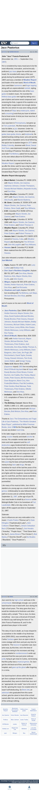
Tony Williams (29, 208)
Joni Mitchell (7, 260)
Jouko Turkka (24, 719)
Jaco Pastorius (10, 310)
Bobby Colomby (8, 145)
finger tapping (31, 85)
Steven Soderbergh (33, 733)
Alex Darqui (29, 327)
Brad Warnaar (20, 386)
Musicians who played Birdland (14, 710)
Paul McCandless (26, 383)
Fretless (5, 719)
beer (14, 465)
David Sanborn (15, 316)
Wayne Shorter (13, 183)
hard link (20, 430)
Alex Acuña (8, 200)
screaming (9, 113)
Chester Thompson (27, 186)
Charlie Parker (12, 520)
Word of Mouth (29, 83)
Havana (15, 239)
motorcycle (25, 111)
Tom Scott (28, 358)
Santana (10, 639)
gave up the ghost (19, 667)
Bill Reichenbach (27, 378)
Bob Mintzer (14, 383)
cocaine (9, 437)
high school (19, 600)
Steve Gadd (15, 208)
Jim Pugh (25, 353)
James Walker (9, 361)
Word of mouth (33, 719)
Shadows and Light (12, 290)
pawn (7, 462)
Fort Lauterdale (9, 126)
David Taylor (20, 355)
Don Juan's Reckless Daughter (17, 270)
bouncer (28, 499)
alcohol (30, 437)
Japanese (8, 367)
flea (24, 733)
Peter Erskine (20, 216)
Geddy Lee (5, 728)
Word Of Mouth (10, 336)
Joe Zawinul (24, 183)
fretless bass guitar (9, 97)
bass (14, 71)
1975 (30, 143)
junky (4, 659)
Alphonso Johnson (11, 186)
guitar (4, 134)
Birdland (24, 728)
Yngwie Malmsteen (33, 709)
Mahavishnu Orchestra (33, 724)
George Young (24, 361)
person (4, 52)
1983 (21, 367)
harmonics (18, 85)
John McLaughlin (14, 245)
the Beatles (31, 537)
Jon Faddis (15, 375)
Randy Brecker (10, 319)
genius (4, 491)
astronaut (5, 693)
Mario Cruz (21, 381)
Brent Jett (25, 690)
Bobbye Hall (18, 268)
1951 (16, 59)
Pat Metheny (14, 154)
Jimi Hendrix (29, 528)
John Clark (16, 353)
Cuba (21, 239)
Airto (13, 276)
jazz (10, 71)
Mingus (7, 282)
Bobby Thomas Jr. (29, 347)
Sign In (34, 43)
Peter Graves (22, 319)
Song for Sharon (33, 715)
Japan (31, 369)
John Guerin (18, 279)
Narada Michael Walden (13, 189)
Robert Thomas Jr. (26, 225)
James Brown (15, 534)
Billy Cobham (15, 719)
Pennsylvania (20, 123)
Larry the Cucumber (33, 728)
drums (18, 134)
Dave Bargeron (10, 381)
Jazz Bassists (24, 715)
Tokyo (14, 111)
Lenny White (20, 327)
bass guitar (11, 134)
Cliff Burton (5, 724)
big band (19, 369)
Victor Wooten (15, 715)
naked (32, 111)
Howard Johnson (16, 358)
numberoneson (14, 52)
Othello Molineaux (11, 330)
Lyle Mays (33, 293)
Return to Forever (24, 724)
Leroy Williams (25, 330)
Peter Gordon (9, 386)
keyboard (28, 134)
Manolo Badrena (23, 200)
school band (6, 603)
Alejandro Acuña (30, 189)
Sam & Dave (9, 327)
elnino (11, 596)
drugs (22, 465)
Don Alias (11, 191)
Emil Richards (21, 287)
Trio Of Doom (29, 242)
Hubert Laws (30, 324)
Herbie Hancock (17, 284)
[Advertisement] (19, 20)
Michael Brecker (10, 296)
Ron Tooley (8, 333)
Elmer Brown (22, 372)
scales (15, 724)
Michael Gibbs (19, 324)
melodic (27, 88)
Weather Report (30, 80)
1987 (4, 62)
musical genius (23, 662)
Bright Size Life (15, 728)
